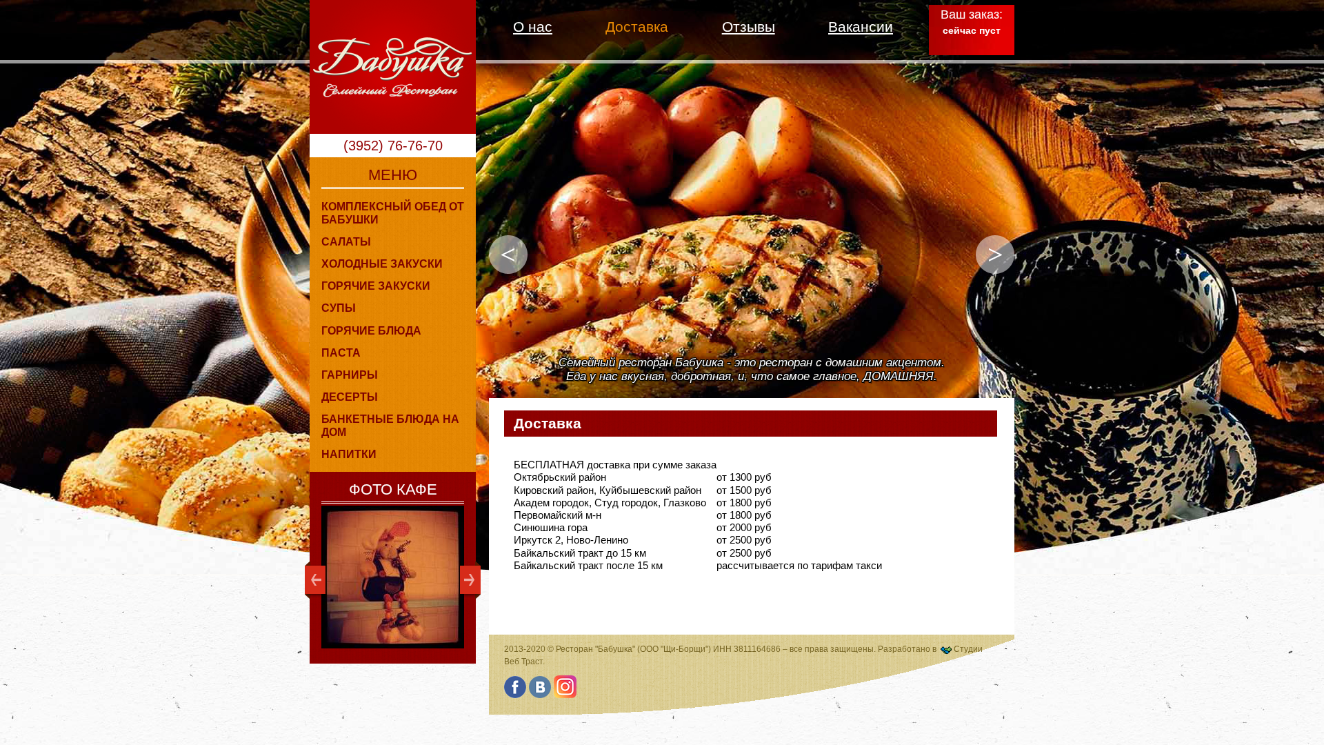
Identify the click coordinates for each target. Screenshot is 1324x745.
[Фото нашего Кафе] (392, 577)
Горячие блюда (371, 331)
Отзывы (748, 26)
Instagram (565, 686)
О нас (532, 26)
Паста (341, 353)
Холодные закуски (382, 264)
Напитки (349, 454)
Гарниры (349, 375)
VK (540, 686)
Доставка (636, 26)
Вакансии (860, 26)
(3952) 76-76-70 (393, 145)
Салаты (346, 242)
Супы (338, 308)
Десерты (349, 397)
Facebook (515, 686)
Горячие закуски (375, 286)
